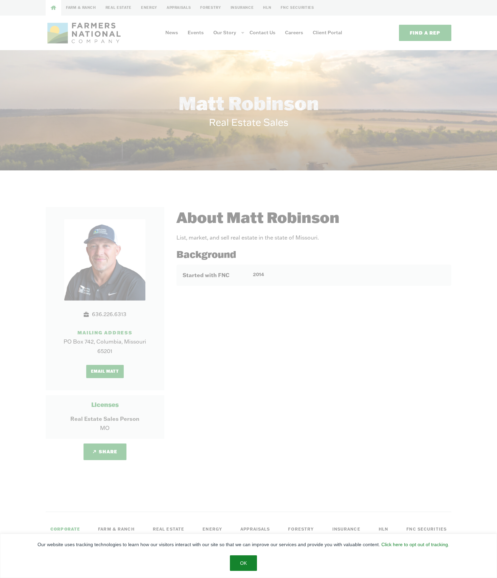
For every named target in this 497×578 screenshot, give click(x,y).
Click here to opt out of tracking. (415, 544)
